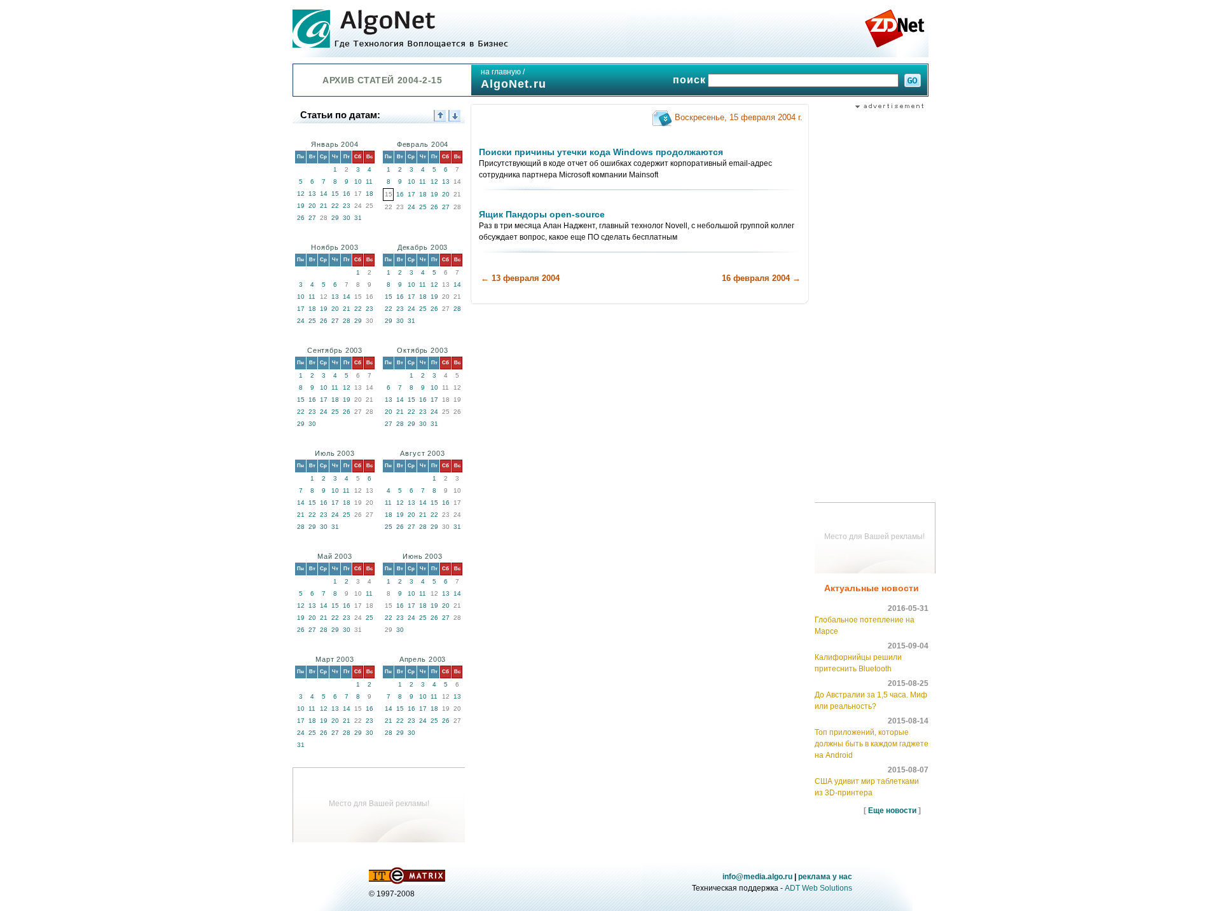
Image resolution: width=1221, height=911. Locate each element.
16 (346, 193)
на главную (501, 71)
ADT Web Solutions (818, 888)
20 (312, 205)
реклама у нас (825, 876)
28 (346, 320)
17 (411, 194)
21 (324, 205)
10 (358, 181)
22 (335, 205)
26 (301, 217)
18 (369, 193)
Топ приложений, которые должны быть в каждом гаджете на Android (871, 744)
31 (358, 217)
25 (423, 206)
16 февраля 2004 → (761, 278)
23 (346, 205)
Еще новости (892, 810)
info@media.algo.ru (757, 876)
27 (312, 217)
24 (411, 206)
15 (335, 193)
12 (301, 193)
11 (369, 181)
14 (324, 193)
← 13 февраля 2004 (520, 278)
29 (335, 217)
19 (301, 205)
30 (346, 217)
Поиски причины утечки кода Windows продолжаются (601, 152)
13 (312, 193)
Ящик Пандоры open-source (542, 214)
